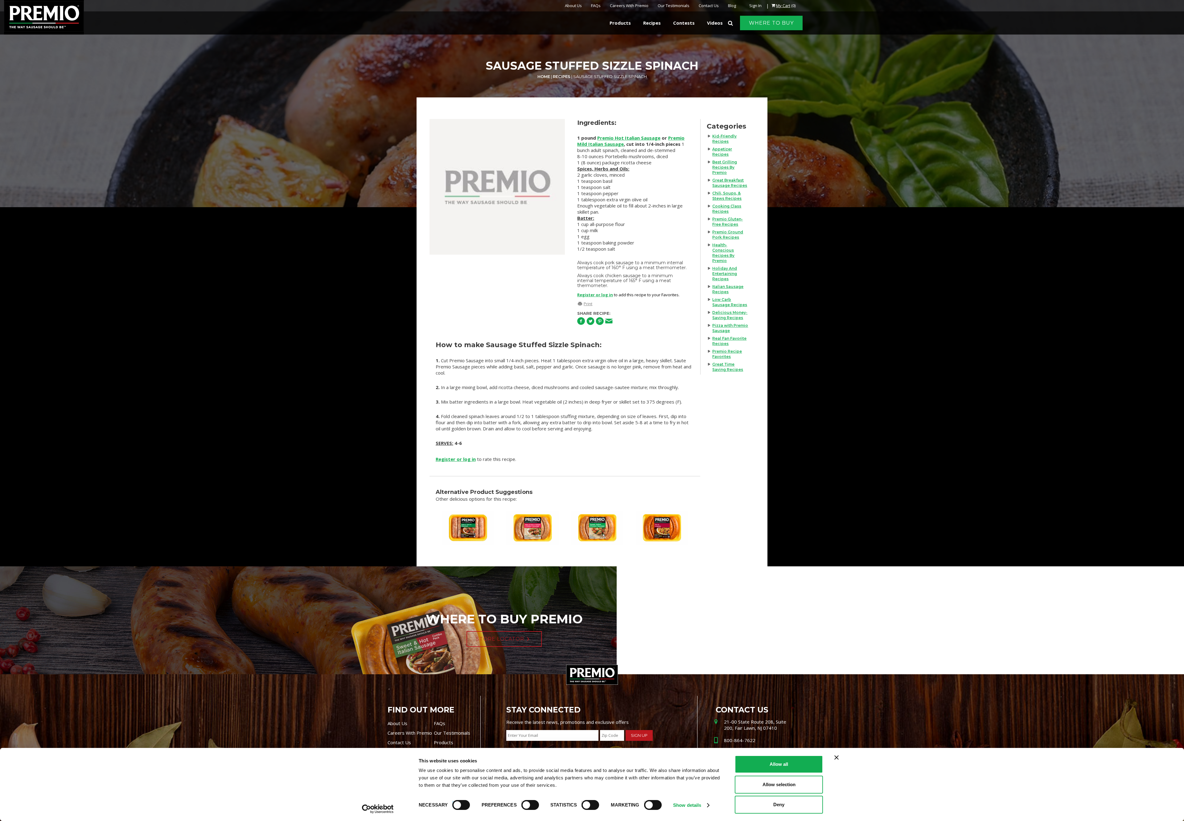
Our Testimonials (673, 5)
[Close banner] (836, 757)
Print (588, 303)
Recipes (561, 76)
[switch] (527, 804)
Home (543, 76)
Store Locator (500, 639)
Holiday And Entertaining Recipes (724, 273)
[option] (497, 187)
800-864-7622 (739, 740)
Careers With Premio (629, 5)
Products (443, 742)
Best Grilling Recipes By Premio (724, 167)
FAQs (596, 5)
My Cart (783, 5)
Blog (732, 5)
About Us (573, 5)
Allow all (779, 764)
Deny (778, 804)
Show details (687, 805)
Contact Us (709, 5)
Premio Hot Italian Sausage (628, 138)
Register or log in (595, 295)
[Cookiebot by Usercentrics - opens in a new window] (378, 809)
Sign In (755, 5)
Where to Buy (771, 23)
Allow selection (779, 784)
